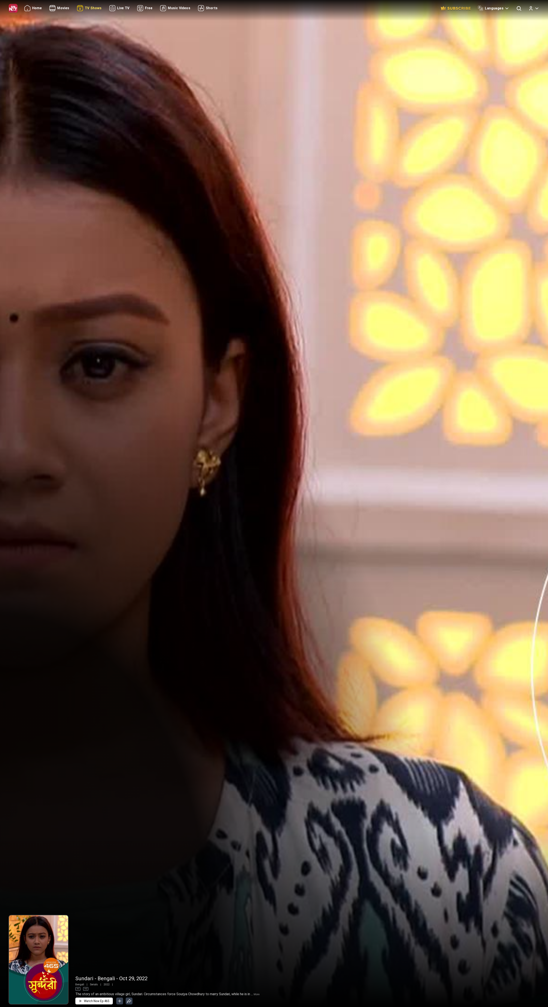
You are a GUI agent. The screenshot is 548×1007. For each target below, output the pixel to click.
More (256, 994)
